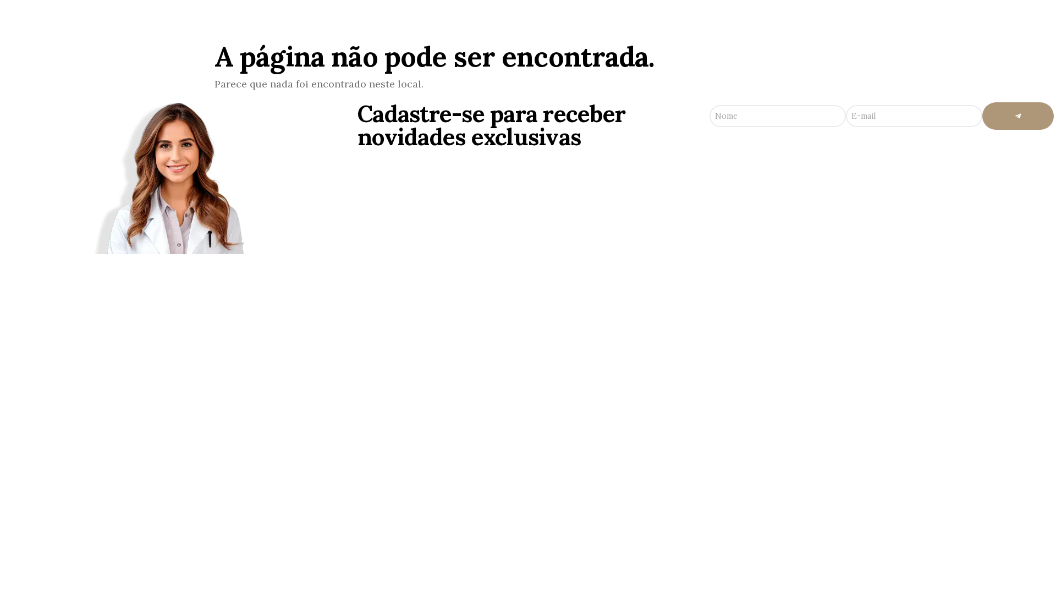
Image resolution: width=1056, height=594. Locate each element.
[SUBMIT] (1018, 116)
